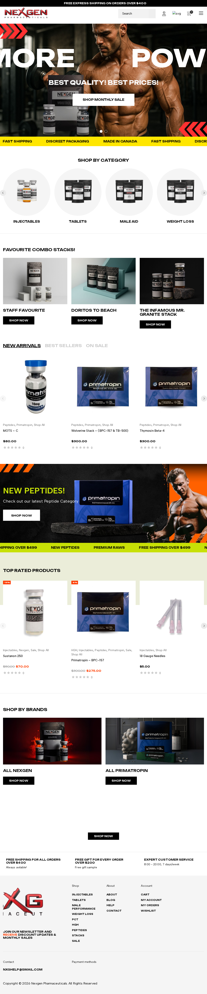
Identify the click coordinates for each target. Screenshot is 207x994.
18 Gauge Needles (152, 656)
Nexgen (24, 650)
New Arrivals (22, 345)
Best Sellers (63, 345)
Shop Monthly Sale (103, 100)
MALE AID (129, 221)
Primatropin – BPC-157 (87, 660)
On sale (97, 345)
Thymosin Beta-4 (152, 431)
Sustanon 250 (13, 656)
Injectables (10, 650)
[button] (204, 193)
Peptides (9, 425)
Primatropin (24, 425)
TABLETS (78, 221)
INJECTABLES (26, 221)
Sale (33, 650)
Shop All (39, 425)
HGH (74, 650)
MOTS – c (10, 431)
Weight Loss (180, 221)
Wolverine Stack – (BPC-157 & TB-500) (99, 431)
